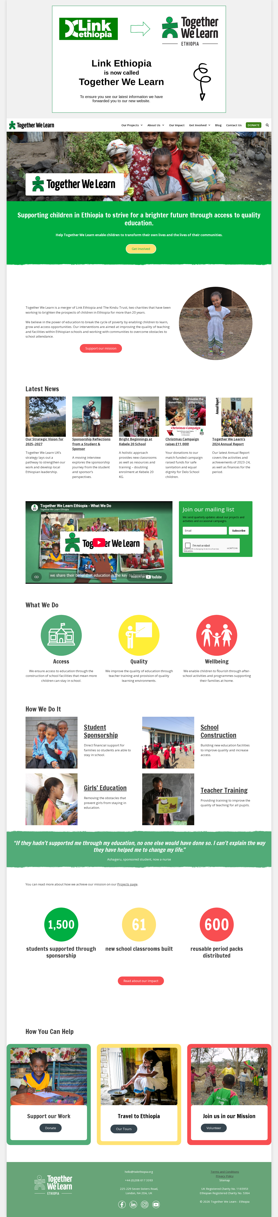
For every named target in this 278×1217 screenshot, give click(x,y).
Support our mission (100, 348)
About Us (154, 125)
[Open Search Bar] (267, 125)
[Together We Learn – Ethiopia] (33, 125)
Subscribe (238, 530)
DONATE (253, 125)
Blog (218, 125)
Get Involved (198, 125)
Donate (50, 1128)
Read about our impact (140, 981)
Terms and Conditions (224, 1172)
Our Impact (177, 125)
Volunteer (214, 1128)
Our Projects (130, 125)
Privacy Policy (225, 1176)
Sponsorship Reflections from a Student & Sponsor (91, 444)
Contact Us (234, 125)
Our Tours (124, 1129)
